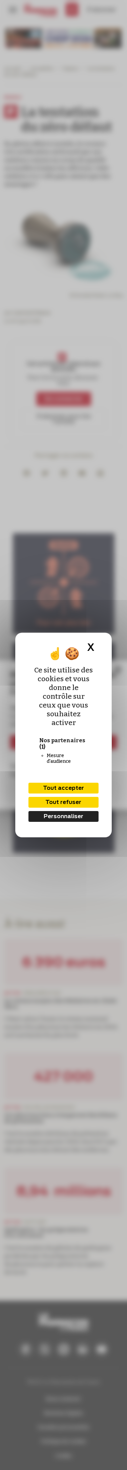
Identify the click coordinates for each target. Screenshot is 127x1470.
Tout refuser (63, 802)
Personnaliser (63, 816)
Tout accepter (63, 788)
